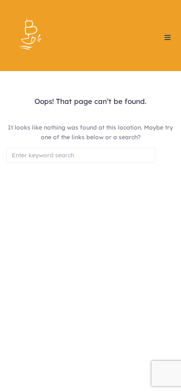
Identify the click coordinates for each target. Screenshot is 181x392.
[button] (167, 37)
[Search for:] (80, 155)
